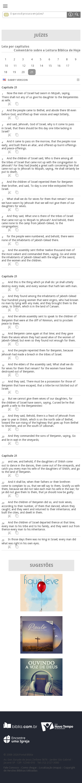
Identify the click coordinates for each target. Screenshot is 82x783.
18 (5, 72)
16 (59, 65)
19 (14, 72)
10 (6, 65)
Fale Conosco (11, 767)
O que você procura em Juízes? (27, 13)
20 (23, 72)
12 (23, 65)
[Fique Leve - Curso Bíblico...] (41, 610)
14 (41, 65)
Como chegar (29, 767)
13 (32, 65)
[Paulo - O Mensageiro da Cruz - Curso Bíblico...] (41, 652)
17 (67, 65)
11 (15, 65)
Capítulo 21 (9, 87)
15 (50, 65)
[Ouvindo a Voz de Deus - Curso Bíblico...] (41, 695)
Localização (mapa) (50, 767)
